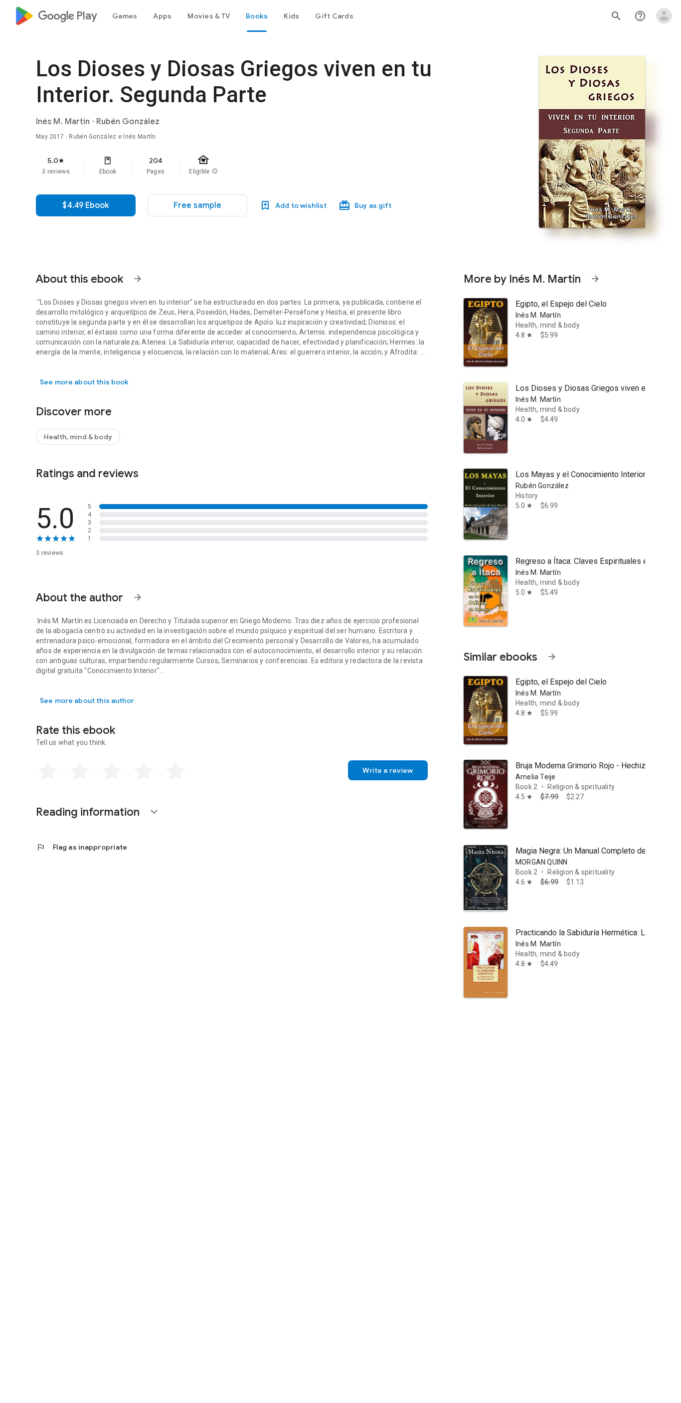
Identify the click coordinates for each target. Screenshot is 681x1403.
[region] (235, 165)
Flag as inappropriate (81, 847)
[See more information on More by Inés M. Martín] (595, 279)
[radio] (48, 771)
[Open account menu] (664, 16)
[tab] (124, 16)
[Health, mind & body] (78, 436)
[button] (197, 205)
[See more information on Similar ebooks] (552, 657)
